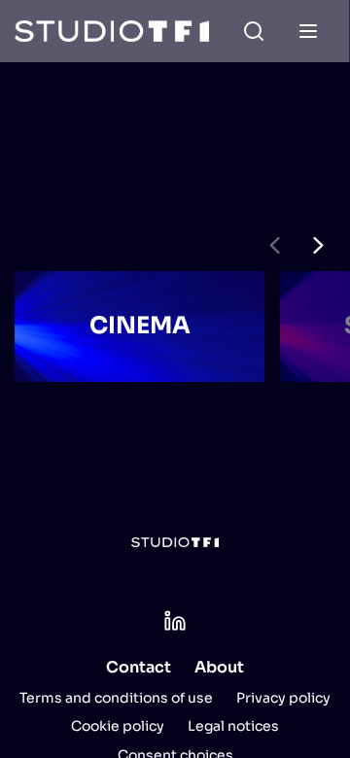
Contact (138, 667)
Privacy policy (283, 697)
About (219, 667)
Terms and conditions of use (116, 697)
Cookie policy (117, 726)
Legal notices (233, 726)
